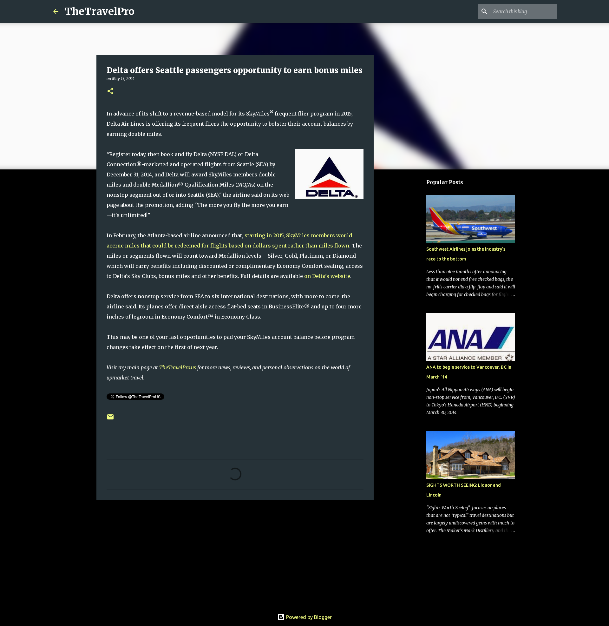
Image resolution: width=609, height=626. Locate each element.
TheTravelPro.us (177, 367)
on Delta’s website (327, 276)
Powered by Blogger (308, 617)
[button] (110, 91)
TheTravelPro (99, 11)
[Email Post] (110, 419)
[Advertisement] (235, 553)
